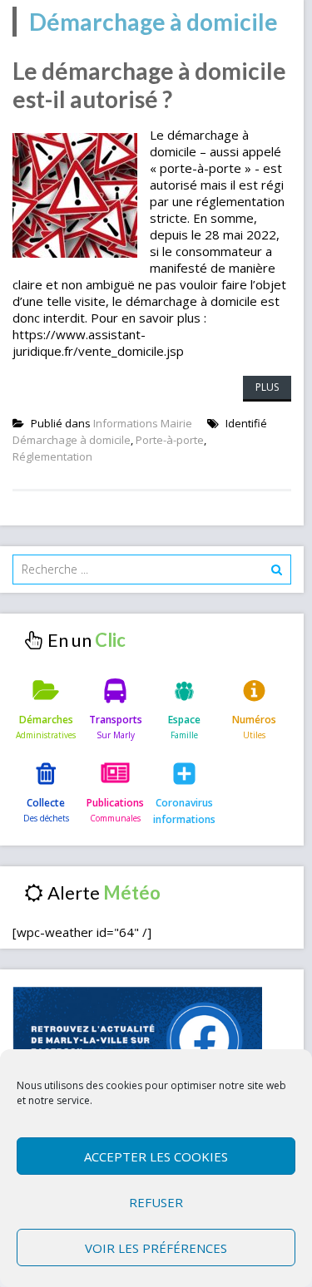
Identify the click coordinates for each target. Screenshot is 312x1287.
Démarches (46, 720)
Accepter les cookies (156, 1156)
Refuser (156, 1202)
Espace (184, 720)
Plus (267, 387)
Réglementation (52, 456)
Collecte (46, 803)
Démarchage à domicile (71, 439)
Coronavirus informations (184, 811)
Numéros (254, 720)
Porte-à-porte (170, 439)
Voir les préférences (156, 1248)
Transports (115, 720)
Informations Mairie (142, 423)
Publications (115, 803)
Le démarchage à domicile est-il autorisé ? (149, 85)
